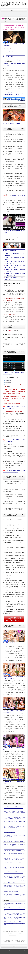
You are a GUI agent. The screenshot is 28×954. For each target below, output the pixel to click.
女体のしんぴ (12, 931)
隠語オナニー (21, 933)
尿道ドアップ (17, 931)
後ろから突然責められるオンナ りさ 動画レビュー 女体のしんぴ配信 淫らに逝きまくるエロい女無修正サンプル (14, 909)
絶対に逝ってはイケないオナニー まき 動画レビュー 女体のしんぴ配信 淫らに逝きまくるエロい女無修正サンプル (14, 923)
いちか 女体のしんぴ (12, 935)
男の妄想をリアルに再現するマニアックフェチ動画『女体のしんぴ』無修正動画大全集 (13, 4)
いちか (5, 929)
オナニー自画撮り (10, 929)
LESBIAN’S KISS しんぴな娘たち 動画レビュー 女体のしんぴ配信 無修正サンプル (19, 940)
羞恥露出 (17, 933)
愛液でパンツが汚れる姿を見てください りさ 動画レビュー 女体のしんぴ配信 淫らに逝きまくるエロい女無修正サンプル (14, 812)
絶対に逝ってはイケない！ (10, 933)
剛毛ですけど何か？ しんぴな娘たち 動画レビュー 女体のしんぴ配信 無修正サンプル (8, 940)
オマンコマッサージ (16, 929)
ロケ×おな (7, 931)
